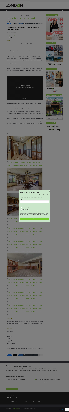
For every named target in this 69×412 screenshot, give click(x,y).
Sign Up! (34, 218)
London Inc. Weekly (25, 209)
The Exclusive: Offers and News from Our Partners (31, 210)
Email (21, 199)
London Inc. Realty (25, 207)
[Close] (49, 191)
